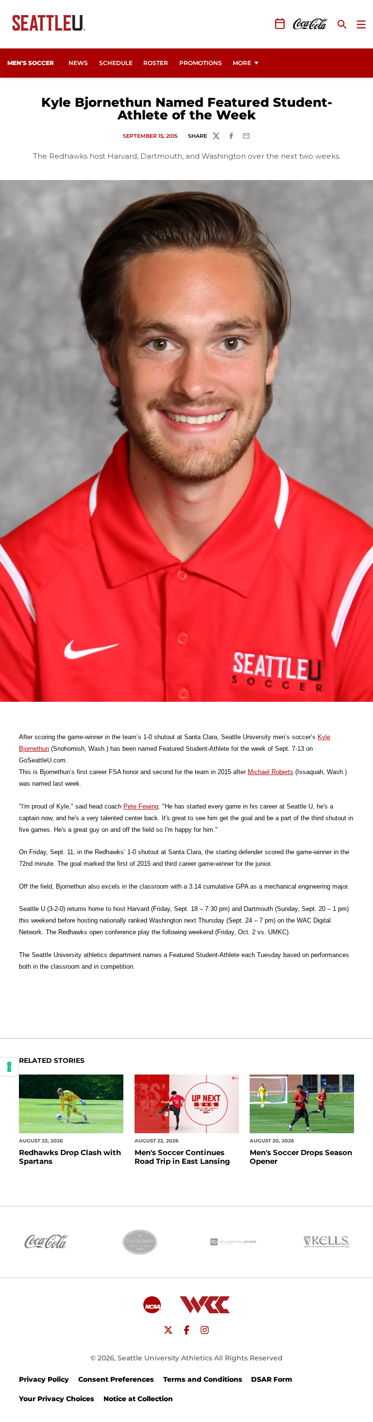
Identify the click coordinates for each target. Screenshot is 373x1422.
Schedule (116, 62)
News (78, 62)
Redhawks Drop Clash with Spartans (70, 1157)
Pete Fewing (140, 806)
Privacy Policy (44, 1379)
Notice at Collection (138, 1398)
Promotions (200, 62)
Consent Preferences (116, 1379)
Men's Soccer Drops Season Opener (301, 1157)
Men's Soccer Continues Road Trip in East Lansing (182, 1157)
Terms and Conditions (202, 1379)
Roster (155, 62)
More (242, 62)
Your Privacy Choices (56, 1398)
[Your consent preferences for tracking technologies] (9, 1067)
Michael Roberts (270, 772)
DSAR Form (271, 1379)
